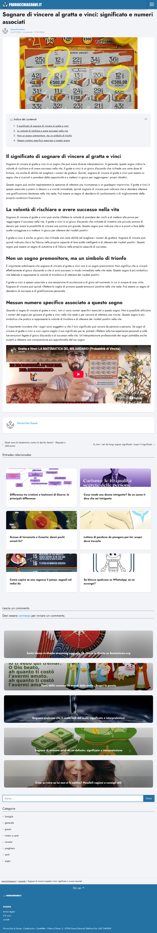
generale (9, 823)
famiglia (9, 816)
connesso (24, 615)
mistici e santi (12, 835)
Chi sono (7, 915)
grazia (8, 829)
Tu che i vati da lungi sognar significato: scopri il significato (122, 444)
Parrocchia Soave (17, 29)
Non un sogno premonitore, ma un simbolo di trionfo (44, 135)
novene (8, 842)
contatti (6, 919)
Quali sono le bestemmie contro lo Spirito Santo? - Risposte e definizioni (35, 444)
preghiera (10, 848)
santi (7, 854)
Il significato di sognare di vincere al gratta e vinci (43, 126)
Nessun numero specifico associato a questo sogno (43, 140)
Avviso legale (9, 911)
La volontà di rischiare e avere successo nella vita (42, 131)
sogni (7, 861)
